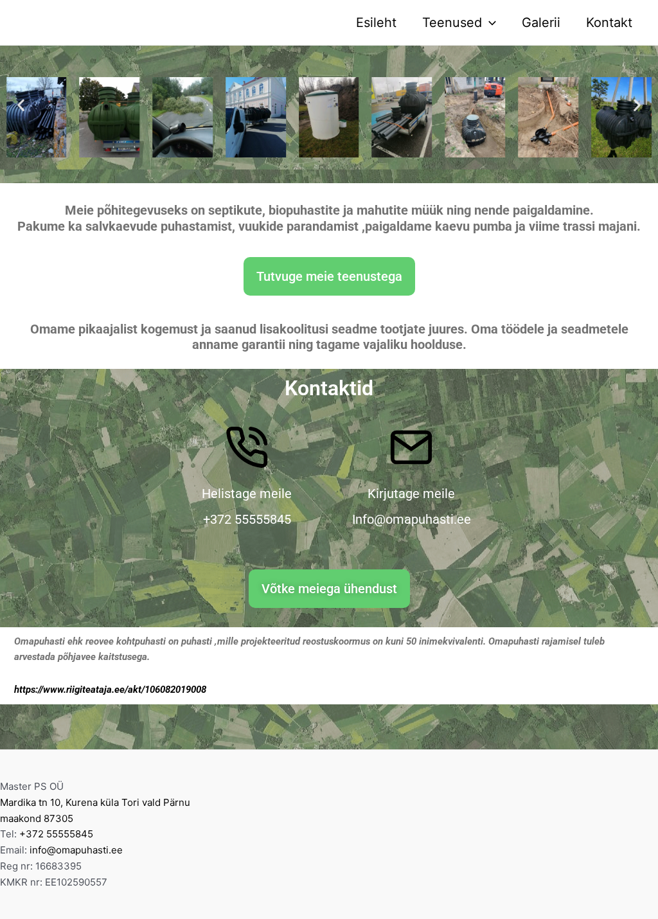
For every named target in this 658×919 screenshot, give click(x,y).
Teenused (452, 22)
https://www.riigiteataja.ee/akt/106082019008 (110, 689)
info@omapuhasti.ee (76, 850)
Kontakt (609, 22)
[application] (489, 22)
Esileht (376, 22)
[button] (21, 104)
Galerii (541, 22)
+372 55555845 (56, 834)
